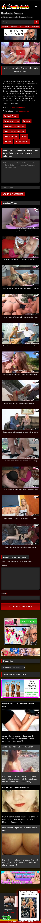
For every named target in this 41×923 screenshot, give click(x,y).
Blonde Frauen (12, 116)
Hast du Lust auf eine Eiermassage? (16, 744)
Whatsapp (35, 26)
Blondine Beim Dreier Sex (15, 126)
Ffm (25, 136)
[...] (31, 739)
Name (4, 594)
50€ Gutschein (24, 26)
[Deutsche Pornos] (17, 6)
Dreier (28, 121)
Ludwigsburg (24, 111)
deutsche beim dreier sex (15, 131)
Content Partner (10, 912)
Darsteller (14, 26)
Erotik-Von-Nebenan (17, 107)
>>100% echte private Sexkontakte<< (20, 922)
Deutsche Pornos (13, 121)
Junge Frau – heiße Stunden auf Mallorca (18, 704)
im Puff (8, 141)
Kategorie (5, 26)
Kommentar (5, 565)
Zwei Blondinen (23, 141)
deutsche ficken (11, 136)
